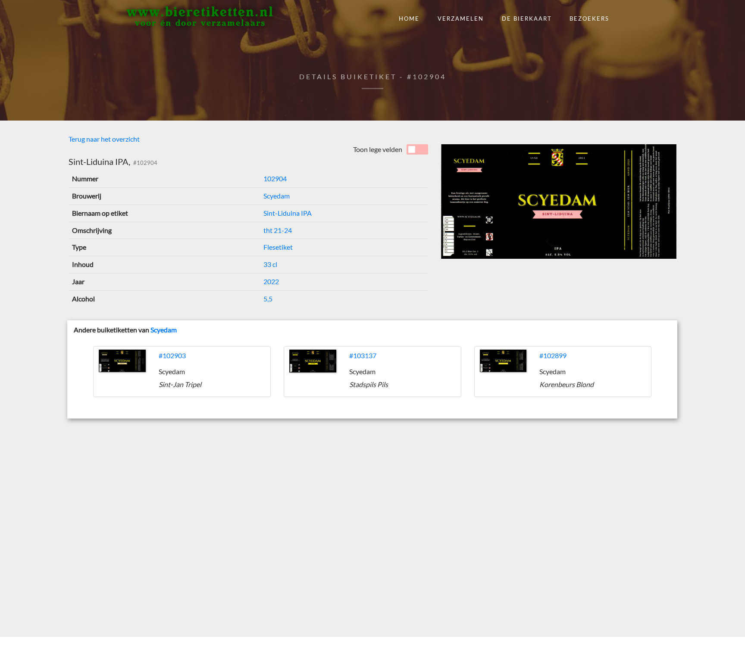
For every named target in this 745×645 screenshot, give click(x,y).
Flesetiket (278, 247)
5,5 (267, 299)
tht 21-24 (277, 230)
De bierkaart (527, 18)
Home (409, 18)
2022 (271, 281)
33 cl (270, 264)
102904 (275, 178)
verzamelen (461, 18)
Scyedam (276, 196)
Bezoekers (589, 18)
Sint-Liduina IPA (287, 213)
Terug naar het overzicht (104, 139)
